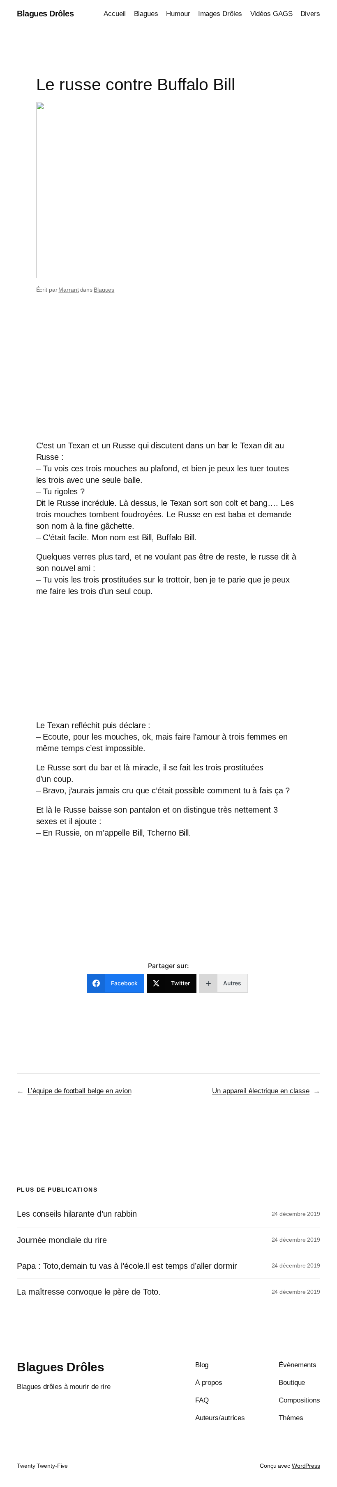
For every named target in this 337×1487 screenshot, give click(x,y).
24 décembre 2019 (296, 1214)
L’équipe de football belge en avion (80, 1091)
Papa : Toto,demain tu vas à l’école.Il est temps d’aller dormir (127, 1265)
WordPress (306, 1465)
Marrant (68, 289)
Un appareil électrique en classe (260, 1091)
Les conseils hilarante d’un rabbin (77, 1213)
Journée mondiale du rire (62, 1240)
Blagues (104, 289)
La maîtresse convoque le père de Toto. (89, 1291)
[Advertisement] (168, 375)
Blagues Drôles (45, 13)
